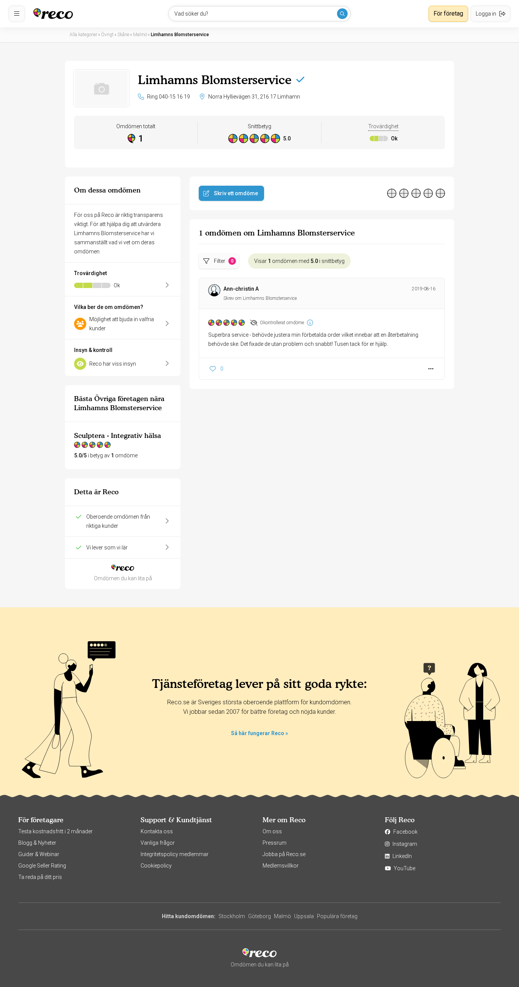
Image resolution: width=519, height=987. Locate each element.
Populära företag (337, 916)
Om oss (272, 831)
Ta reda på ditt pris (40, 877)
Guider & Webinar (38, 854)
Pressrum (274, 843)
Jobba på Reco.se (284, 854)
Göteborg (259, 916)
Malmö (282, 916)
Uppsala (304, 916)
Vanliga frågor (158, 843)
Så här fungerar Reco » (259, 733)
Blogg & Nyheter (37, 843)
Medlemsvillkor (281, 866)
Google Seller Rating (42, 866)
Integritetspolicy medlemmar (175, 854)
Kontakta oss (157, 831)
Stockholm (231, 916)
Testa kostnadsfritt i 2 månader (55, 831)
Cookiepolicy (156, 866)
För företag (448, 13)
